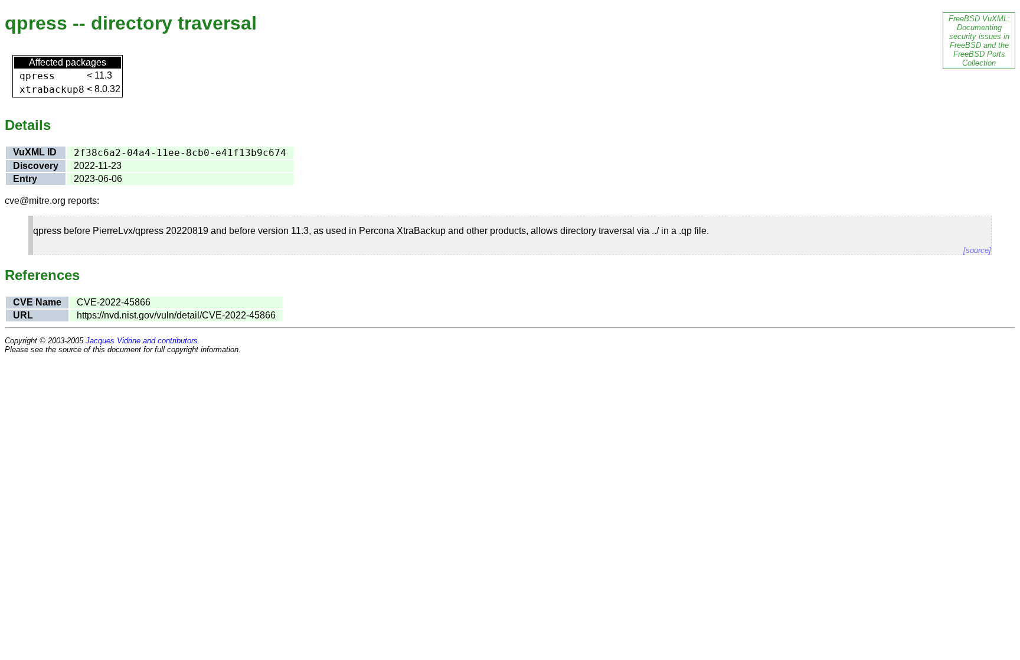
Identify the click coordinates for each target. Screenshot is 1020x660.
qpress (37, 76)
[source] (977, 250)
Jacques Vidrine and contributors (142, 340)
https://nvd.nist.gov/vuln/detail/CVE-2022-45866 (176, 315)
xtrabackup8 (51, 89)
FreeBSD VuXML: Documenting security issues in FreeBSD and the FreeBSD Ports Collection (979, 40)
